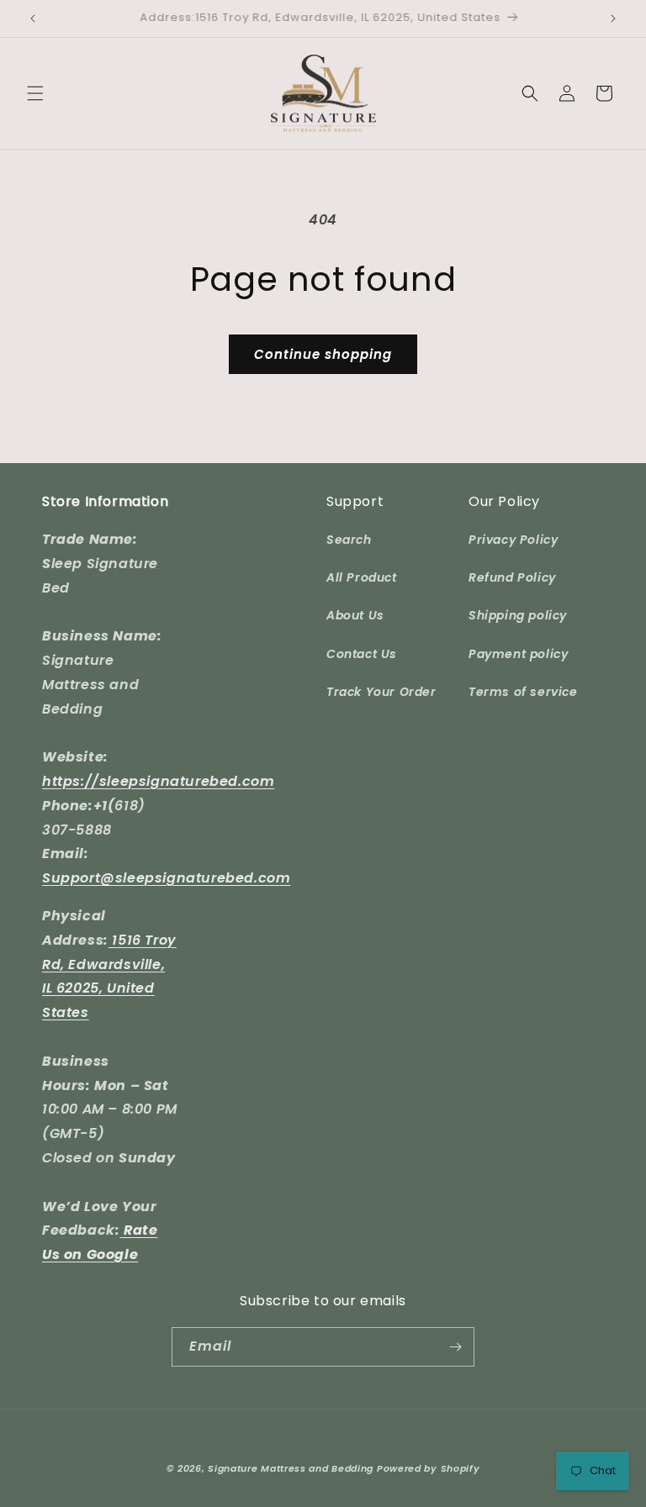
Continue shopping (323, 354)
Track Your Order (381, 691)
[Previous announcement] (32, 18)
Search (349, 539)
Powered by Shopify (428, 1468)
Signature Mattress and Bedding (290, 1468)
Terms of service (523, 691)
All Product (361, 577)
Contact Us (361, 653)
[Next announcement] (613, 18)
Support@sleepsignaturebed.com (166, 878)
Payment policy (518, 653)
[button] (35, 93)
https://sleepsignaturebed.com (158, 781)
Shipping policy (518, 615)
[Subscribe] (455, 1347)
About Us (355, 615)
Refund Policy (512, 577)
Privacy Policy (513, 539)
